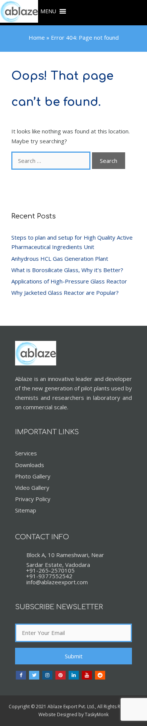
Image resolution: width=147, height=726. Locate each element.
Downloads (29, 465)
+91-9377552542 (49, 576)
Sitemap (25, 510)
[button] (48, 11)
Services (26, 453)
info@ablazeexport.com (57, 582)
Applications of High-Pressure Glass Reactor (69, 281)
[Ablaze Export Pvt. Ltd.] (19, 12)
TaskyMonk (97, 714)
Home (37, 37)
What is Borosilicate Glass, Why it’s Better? (67, 270)
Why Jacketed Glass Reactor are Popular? (65, 292)
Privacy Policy (33, 499)
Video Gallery (32, 487)
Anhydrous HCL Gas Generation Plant (59, 258)
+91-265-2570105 (50, 570)
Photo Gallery (33, 476)
